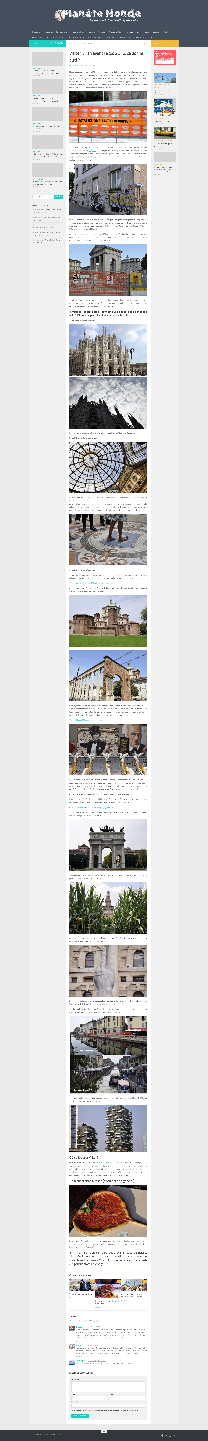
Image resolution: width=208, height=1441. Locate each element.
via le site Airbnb (102, 1163)
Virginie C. (79, 1327)
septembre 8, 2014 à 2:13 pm (93, 1345)
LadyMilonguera (81, 1361)
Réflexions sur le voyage (55, 37)
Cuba (155, 141)
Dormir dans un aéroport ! (162, 121)
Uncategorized (37, 68)
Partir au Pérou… (47, 235)
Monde (165, 32)
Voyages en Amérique (97, 32)
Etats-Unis (157, 85)
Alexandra (76, 66)
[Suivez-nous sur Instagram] (54, 43)
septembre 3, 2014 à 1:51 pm (93, 1327)
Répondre (79, 1341)
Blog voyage (36, 32)
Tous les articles (61, 32)
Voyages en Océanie (151, 32)
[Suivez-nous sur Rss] (61, 43)
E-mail (112, 1394)
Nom (74, 1394)
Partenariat (140, 37)
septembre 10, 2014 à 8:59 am (97, 1361)
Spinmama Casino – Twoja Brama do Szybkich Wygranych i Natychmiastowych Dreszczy (165, 169)
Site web (74, 1402)
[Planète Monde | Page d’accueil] (104, 14)
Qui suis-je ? (48, 32)
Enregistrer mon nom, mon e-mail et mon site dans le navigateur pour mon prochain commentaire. (106, 1410)
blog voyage (93, 150)
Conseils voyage (38, 37)
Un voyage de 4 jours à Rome (80, 1294)
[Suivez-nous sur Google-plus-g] (58, 43)
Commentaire (76, 1379)
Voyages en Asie (115, 32)
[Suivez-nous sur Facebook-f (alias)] (51, 43)
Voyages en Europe (133, 32)
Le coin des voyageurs (95, 37)
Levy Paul (37, 210)
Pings (94, 1321)
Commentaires (79, 1321)
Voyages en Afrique (77, 32)
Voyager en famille (126, 37)
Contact (150, 37)
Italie (71, 43)
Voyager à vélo (111, 37)
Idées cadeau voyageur (75, 37)
